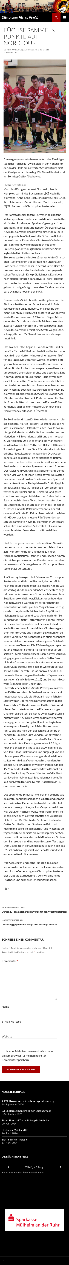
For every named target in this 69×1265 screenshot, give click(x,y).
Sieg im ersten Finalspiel (15, 1139)
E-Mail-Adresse (12, 1021)
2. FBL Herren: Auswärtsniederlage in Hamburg (28, 1101)
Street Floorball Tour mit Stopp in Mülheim (25, 1120)
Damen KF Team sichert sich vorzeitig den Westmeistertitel (34, 909)
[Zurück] (8, 1167)
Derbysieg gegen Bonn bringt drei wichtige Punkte (29, 922)
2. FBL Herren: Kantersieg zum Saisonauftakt (26, 1110)
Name (6, 1006)
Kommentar (10, 961)
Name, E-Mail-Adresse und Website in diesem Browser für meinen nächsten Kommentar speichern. (27, 1055)
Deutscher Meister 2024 (15, 1129)
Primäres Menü (65, 17)
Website (7, 1036)
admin (27, 49)
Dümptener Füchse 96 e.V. (20, 17)
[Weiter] (60, 1167)
